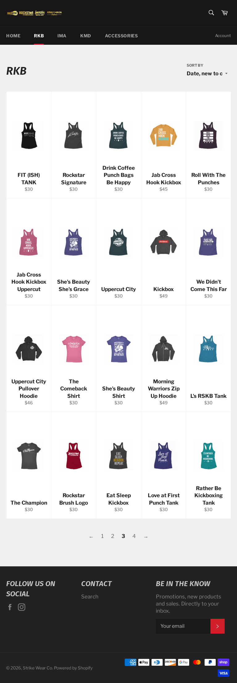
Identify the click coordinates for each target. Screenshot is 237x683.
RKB (39, 35)
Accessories (121, 35)
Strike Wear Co (37, 667)
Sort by (195, 65)
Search (89, 596)
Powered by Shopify (73, 667)
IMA (62, 35)
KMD (85, 35)
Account (223, 35)
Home (13, 35)
